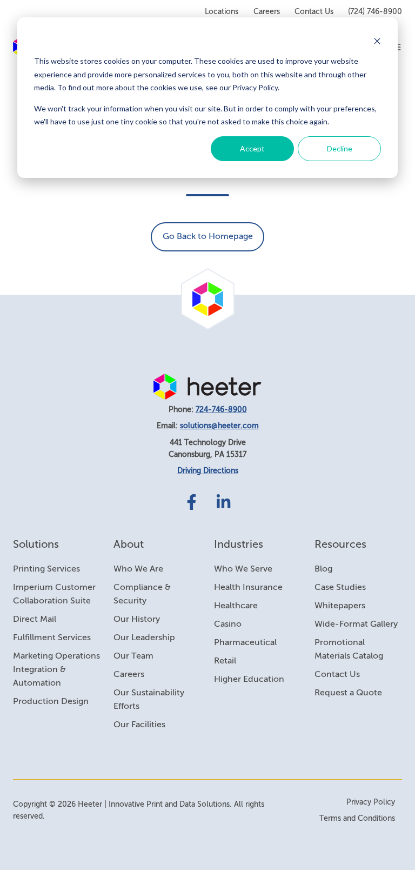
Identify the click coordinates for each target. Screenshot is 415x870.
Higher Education (249, 679)
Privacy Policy (370, 802)
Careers (266, 12)
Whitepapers (339, 606)
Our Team (133, 656)
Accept (252, 148)
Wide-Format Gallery (356, 624)
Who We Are (138, 569)
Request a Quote (348, 693)
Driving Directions (207, 471)
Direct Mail (34, 619)
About (128, 545)
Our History (136, 619)
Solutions (36, 545)
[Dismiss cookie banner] (377, 41)
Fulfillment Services (52, 638)
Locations (221, 12)
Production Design (51, 702)
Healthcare (236, 606)
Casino (228, 624)
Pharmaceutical (245, 643)
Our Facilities (139, 725)
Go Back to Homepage (208, 237)
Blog (323, 569)
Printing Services (46, 569)
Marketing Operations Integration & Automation (56, 670)
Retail (225, 661)
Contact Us (313, 12)
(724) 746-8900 (375, 12)
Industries (238, 545)
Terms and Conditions (357, 818)
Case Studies (340, 587)
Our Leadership (144, 638)
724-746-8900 (221, 410)
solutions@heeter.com (219, 426)
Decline (339, 148)
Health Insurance (248, 587)
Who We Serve (243, 569)
